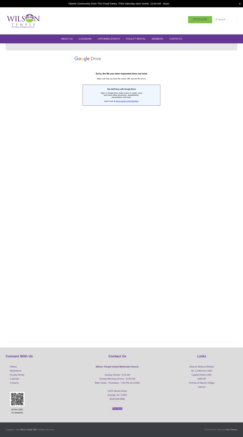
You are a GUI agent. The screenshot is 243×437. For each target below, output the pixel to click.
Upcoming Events (109, 39)
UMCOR (201, 379)
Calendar (85, 39)
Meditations (15, 371)
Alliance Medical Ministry (201, 367)
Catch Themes (231, 430)
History (13, 367)
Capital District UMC (202, 375)
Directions (117, 409)
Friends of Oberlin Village (201, 383)
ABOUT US (67, 39)
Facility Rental (136, 39)
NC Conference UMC (201, 371)
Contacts (175, 39)
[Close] (240, 3)
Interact (201, 387)
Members (157, 39)
